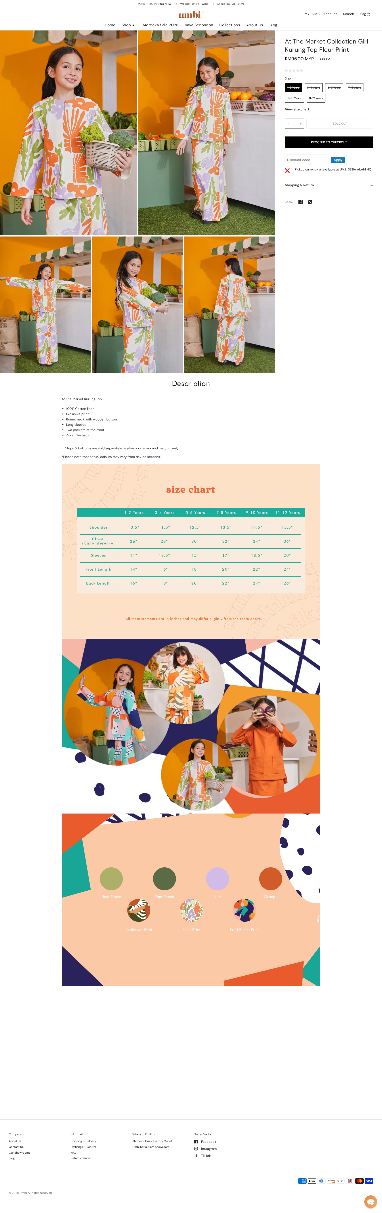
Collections (229, 25)
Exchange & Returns (84, 1147)
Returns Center (80, 1158)
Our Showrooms (20, 1152)
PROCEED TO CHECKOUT (329, 142)
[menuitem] (110, 25)
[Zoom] (68, 133)
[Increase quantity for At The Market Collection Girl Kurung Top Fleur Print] (300, 124)
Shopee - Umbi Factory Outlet (152, 1141)
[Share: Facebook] (300, 201)
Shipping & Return (299, 185)
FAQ (73, 1152)
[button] (370, 1201)
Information (78, 1134)
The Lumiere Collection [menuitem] (242, 37)
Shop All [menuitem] (153, 37)
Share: (289, 201)
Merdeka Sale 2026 (161, 25)
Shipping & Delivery (83, 1141)
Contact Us (16, 1147)
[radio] (293, 87)
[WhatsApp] (310, 201)
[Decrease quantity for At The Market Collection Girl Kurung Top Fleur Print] (288, 124)
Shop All (129, 25)
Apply (338, 159)
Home (110, 25)
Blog (273, 25)
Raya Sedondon (199, 25)
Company (15, 1134)
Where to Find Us (143, 1134)
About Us (254, 25)
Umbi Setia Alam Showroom (151, 1147)
